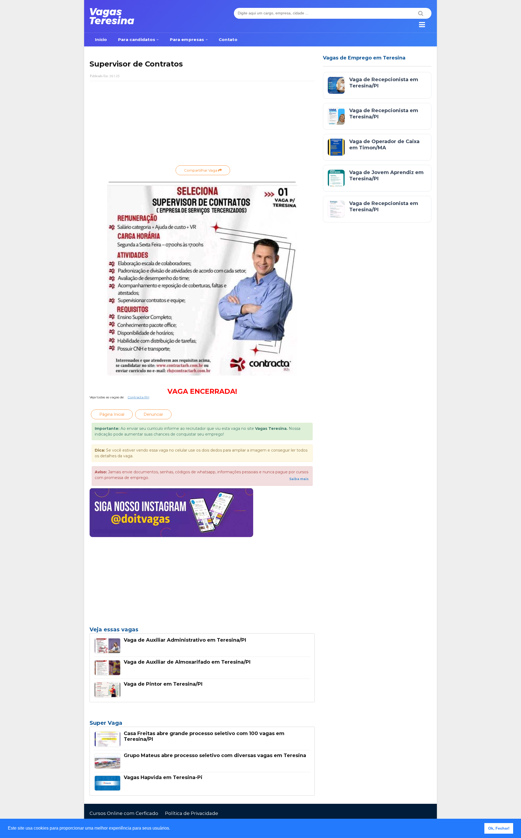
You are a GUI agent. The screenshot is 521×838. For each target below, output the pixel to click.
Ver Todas (202, 724)
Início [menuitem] (101, 39)
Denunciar (153, 414)
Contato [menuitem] (228, 39)
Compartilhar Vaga (201, 170)
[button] (172, 829)
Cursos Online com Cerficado (124, 813)
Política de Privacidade (191, 813)
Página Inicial (111, 414)
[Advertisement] (202, 125)
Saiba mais (299, 479)
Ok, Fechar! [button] (499, 828)
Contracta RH (138, 397)
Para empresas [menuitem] (187, 39)
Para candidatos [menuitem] (136, 39)
